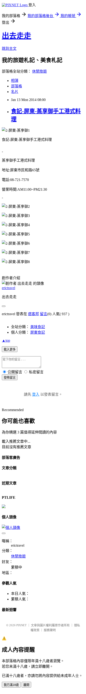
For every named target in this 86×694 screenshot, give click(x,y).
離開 (26, 685)
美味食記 (37, 327)
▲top (6, 340)
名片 (14, 92)
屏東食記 (37, 332)
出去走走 (16, 36)
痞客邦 (33, 314)
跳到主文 (9, 48)
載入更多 (10, 349)
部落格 (16, 86)
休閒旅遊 (39, 71)
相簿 (14, 81)
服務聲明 (50, 630)
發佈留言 (10, 377)
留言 (43, 314)
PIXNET (21, 625)
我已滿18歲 (11, 685)
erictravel (8, 288)
